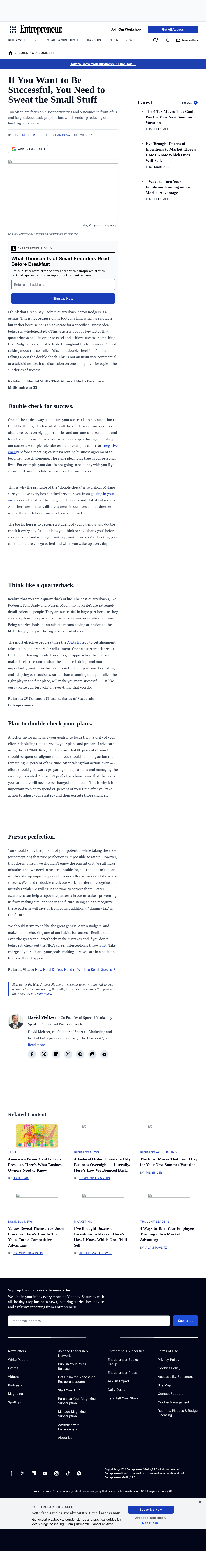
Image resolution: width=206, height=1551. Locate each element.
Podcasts (15, 1385)
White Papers (18, 1360)
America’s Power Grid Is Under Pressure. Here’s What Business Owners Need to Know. (35, 1164)
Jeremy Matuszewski (95, 1253)
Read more (36, 1044)
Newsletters (17, 1351)
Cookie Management (173, 1402)
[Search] (156, 40)
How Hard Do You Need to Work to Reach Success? (75, 969)
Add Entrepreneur (32, 149)
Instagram (56, 1473)
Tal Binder (153, 1172)
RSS (79, 1473)
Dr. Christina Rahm (28, 1253)
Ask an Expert (118, 1381)
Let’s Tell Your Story (123, 1398)
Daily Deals (116, 1390)
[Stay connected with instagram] (68, 1054)
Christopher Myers (94, 1178)
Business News (121, 40)
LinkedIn (34, 1473)
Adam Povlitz (156, 1247)
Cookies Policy (169, 1368)
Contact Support (170, 1394)
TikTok (67, 1473)
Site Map (164, 1385)
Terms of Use (168, 1351)
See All (187, 102)
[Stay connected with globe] (80, 1054)
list (104, 945)
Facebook (11, 1473)
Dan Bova (62, 135)
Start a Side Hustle (63, 40)
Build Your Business (25, 40)
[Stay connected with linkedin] (56, 1054)
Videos (13, 1377)
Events (13, 1368)
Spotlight (15, 1402)
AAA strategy (77, 642)
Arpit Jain (21, 1178)
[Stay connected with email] (104, 1054)
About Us (65, 1438)
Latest (145, 102)
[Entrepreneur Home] (10, 52)
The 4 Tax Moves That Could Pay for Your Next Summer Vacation (171, 117)
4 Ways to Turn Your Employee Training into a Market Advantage (168, 187)
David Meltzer (24, 135)
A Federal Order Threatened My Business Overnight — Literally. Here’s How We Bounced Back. (102, 1164)
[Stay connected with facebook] (32, 1054)
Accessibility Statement (175, 1377)
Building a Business (37, 52)
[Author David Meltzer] (15, 1038)
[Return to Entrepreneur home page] (41, 30)
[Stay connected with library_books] (92, 1054)
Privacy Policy (168, 1360)
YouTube (45, 1473)
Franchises (95, 40)
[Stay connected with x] (44, 1054)
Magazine (15, 1394)
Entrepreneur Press (122, 1373)
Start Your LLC (69, 1390)
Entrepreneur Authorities (126, 1351)
